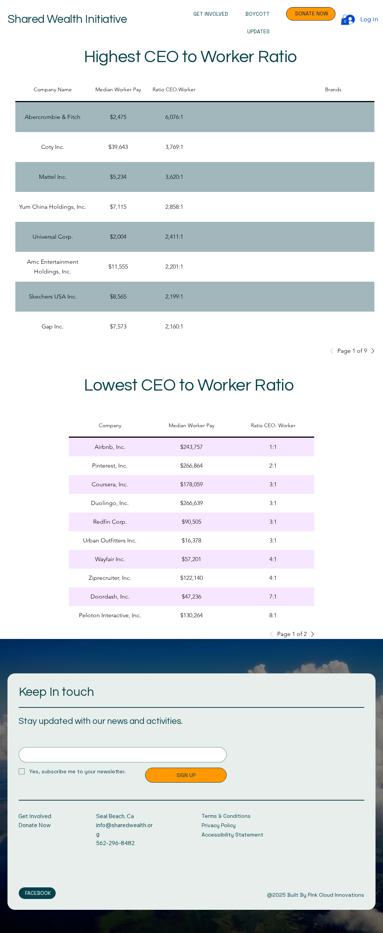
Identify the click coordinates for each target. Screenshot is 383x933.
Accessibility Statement (232, 834)
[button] (345, 20)
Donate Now (34, 825)
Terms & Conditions (226, 816)
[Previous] (333, 351)
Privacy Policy (219, 825)
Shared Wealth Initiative (67, 19)
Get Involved (34, 816)
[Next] (370, 351)
